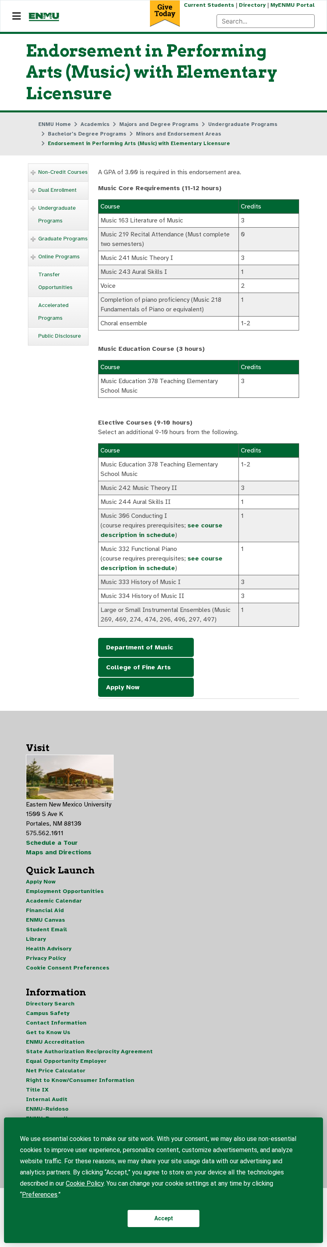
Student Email (46, 929)
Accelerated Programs (53, 311)
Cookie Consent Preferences (67, 967)
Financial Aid (45, 910)
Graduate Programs (63, 238)
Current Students (209, 5)
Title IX (37, 1089)
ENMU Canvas (45, 920)
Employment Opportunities (65, 891)
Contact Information (56, 1022)
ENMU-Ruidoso (47, 1108)
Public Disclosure (59, 335)
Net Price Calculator (55, 1070)
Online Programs (59, 256)
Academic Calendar (54, 900)
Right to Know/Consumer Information (80, 1080)
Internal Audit (46, 1099)
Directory (252, 5)
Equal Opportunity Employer (66, 1061)
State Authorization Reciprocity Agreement (89, 1051)
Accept (163, 1218)
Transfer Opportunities (55, 281)
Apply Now (123, 687)
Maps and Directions (58, 852)
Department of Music (139, 647)
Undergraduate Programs (57, 214)
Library (36, 939)
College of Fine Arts (138, 667)
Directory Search (50, 1003)
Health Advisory (48, 948)
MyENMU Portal (292, 5)
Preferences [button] (39, 1194)
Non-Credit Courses (63, 172)
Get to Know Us (48, 1032)
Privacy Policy (46, 958)
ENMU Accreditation (55, 1042)
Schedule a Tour (52, 843)
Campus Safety (47, 1013)
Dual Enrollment (57, 190)
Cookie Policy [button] (85, 1183)
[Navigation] (16, 16)
